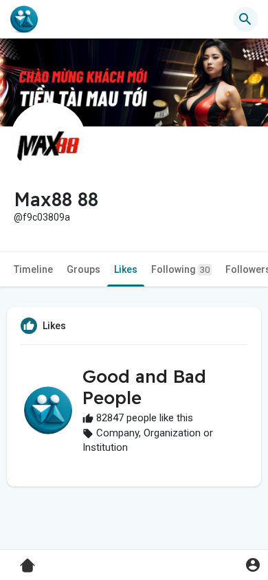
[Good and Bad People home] (24, 19)
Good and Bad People (144, 387)
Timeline (33, 269)
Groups (83, 269)
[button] (252, 564)
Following (180, 269)
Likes (125, 269)
